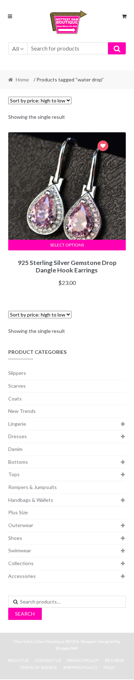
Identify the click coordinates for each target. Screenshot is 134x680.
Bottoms (18, 462)
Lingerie (17, 424)
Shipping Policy (80, 667)
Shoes (15, 538)
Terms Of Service (38, 667)
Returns (114, 660)
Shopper (88, 641)
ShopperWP (66, 648)
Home (22, 79)
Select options (67, 245)
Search (25, 614)
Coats (15, 398)
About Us (18, 660)
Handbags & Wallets (30, 500)
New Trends (22, 411)
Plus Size (18, 512)
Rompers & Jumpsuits (32, 487)
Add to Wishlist (103, 146)
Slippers (17, 373)
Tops (14, 474)
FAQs (109, 667)
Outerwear (20, 525)
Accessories (22, 576)
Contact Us (48, 660)
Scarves (17, 386)
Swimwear (19, 550)
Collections (21, 563)
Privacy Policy (83, 660)
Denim (15, 449)
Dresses (17, 436)
